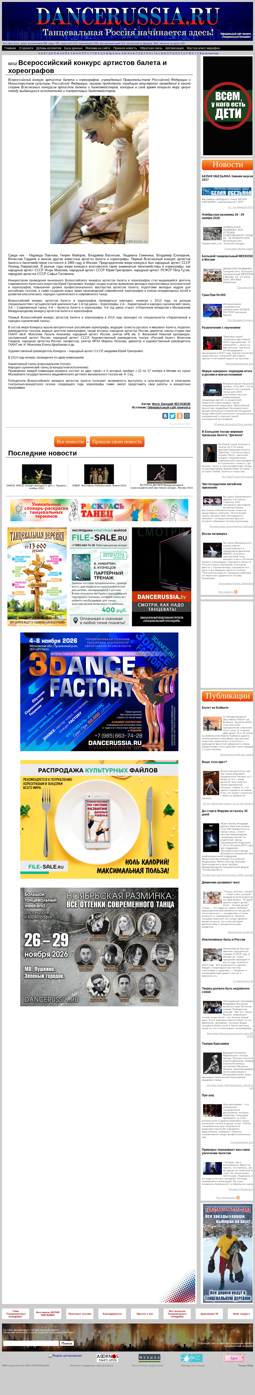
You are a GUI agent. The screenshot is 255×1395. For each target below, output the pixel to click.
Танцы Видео (246, 1365)
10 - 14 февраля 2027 (241, 207)
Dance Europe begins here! (147, 1365)
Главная (10, 48)
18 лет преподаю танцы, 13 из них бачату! (228, 803)
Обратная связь (151, 48)
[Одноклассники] (180, 416)
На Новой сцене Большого (238, 476)
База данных (73, 48)
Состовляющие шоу (242, 1142)
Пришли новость (125, 48)
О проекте (26, 48)
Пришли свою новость (117, 442)
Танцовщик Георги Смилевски (236, 583)
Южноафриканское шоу (240, 363)
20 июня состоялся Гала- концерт (234, 424)
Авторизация (174, 48)
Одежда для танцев (193, 1365)
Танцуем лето (245, 287)
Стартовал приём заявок (239, 248)
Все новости (70, 442)
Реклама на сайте (97, 48)
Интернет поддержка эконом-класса (91, 1365)
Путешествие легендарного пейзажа (232, 526)
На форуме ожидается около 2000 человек (228, 875)
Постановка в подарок (241, 320)
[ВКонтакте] (165, 416)
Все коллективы (209, 53)
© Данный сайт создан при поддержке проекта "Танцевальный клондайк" (226, 1344)
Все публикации (225, 1197)
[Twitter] (172, 416)
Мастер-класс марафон (203, 48)
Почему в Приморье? (241, 1189)
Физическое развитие (241, 932)
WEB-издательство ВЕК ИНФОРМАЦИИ (25, 1365)
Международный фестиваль (237, 754)
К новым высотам (243, 981)
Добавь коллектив (48, 48)
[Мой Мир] (187, 416)
